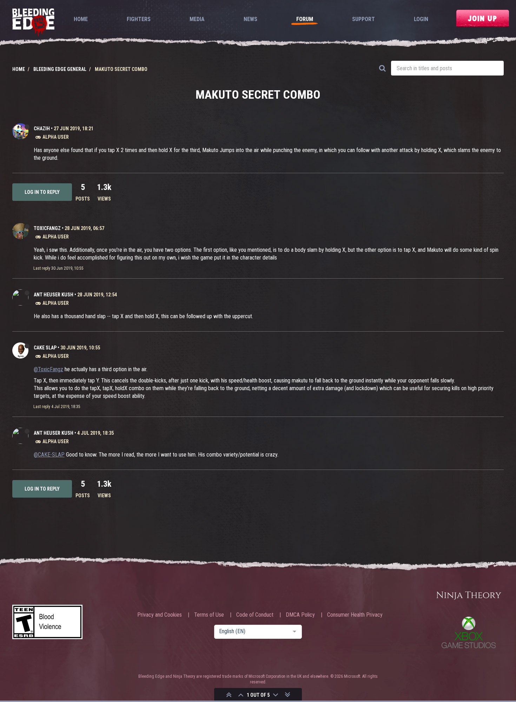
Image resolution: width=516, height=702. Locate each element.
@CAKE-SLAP (49, 454)
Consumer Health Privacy (355, 615)
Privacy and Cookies (159, 615)
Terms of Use (209, 615)
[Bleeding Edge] (33, 23)
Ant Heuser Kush (53, 294)
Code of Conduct (254, 615)
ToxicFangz (47, 228)
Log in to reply (42, 192)
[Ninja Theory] (469, 596)
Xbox (469, 632)
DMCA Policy (300, 615)
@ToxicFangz (48, 369)
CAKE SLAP (45, 347)
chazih (42, 128)
